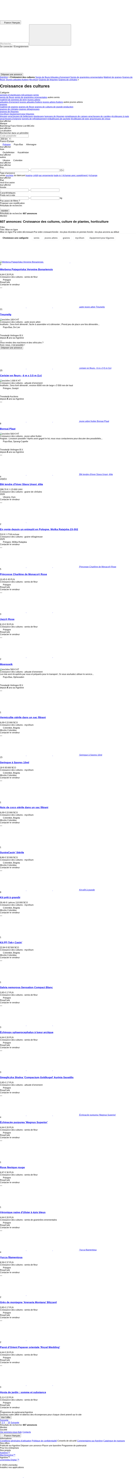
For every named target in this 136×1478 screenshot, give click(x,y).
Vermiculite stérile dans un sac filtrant (23, 717)
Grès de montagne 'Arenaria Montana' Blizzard (28, 1302)
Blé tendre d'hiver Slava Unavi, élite (21, 484)
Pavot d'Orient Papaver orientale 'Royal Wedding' (30, 1347)
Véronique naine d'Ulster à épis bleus (23, 1212)
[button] (68, 60)
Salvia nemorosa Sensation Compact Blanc (26, 987)
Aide (20, 1432)
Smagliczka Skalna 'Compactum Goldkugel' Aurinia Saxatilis (37, 1077)
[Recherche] (50, 34)
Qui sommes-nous (8, 1432)
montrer (4, 211)
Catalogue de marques (114, 1441)
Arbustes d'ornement (60, 77)
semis (36, 238)
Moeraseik (6, 664)
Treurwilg (5, 314)
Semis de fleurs (42, 77)
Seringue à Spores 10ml (14, 762)
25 (9, 1422)
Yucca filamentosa (11, 1257)
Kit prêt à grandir (10, 897)
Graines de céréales (67, 79)
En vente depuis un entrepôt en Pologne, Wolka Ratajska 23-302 (39, 529)
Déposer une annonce (11, 348)
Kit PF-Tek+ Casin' (11, 942)
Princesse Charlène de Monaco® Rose (23, 574)
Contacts (26, 1432)
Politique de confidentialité (44, 1441)
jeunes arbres (51, 238)
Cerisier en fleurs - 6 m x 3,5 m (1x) (21, 375)
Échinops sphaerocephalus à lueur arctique (26, 1032)
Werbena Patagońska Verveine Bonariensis (26, 269)
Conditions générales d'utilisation (15, 1441)
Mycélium (33, 79)
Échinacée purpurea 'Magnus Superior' (24, 1122)
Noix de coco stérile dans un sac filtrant (24, 807)
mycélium (79, 238)
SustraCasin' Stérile (12, 852)
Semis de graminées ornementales (86, 77)
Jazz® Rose (7, 619)
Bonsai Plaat (7, 428)
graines (66, 238)
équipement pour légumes (102, 238)
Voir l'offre (5, 1417)
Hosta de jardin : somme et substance (23, 1392)
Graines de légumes (48, 79)
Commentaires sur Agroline (90, 1441)
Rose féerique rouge (12, 1167)
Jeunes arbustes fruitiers (17, 79)
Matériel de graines (113, 77)
